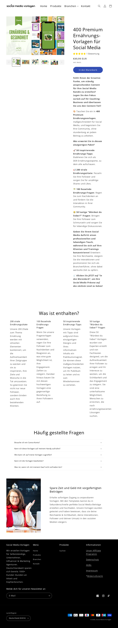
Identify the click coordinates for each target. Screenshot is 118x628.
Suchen (62, 551)
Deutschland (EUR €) (17, 618)
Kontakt (36, 564)
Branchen (37, 559)
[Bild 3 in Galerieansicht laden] (35, 62)
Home (35, 551)
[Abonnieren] (49, 596)
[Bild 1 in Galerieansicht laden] (16, 62)
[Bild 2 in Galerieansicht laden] (26, 62)
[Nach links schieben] (8, 62)
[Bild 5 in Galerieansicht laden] (54, 62)
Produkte (37, 555)
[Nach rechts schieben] (61, 62)
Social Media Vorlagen (103, 619)
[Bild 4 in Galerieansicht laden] (45, 62)
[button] (71, 6)
